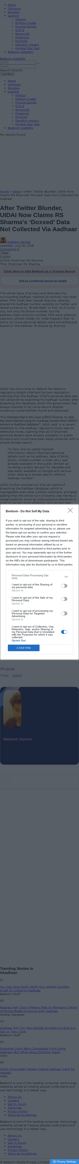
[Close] (71, 511)
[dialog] (39, 582)
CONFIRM (24, 648)
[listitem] (39, 576)
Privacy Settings (66, 1161)
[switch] (64, 586)
